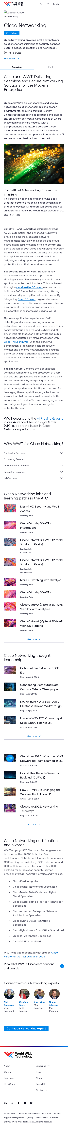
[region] (34, 996)
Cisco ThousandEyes (16, 341)
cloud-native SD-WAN (29, 287)
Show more (10, 58)
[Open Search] (41, 4)
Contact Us (42, 1090)
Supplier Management (14, 1117)
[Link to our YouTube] (25, 1103)
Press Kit (40, 1084)
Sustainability (43, 1065)
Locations (9, 1078)
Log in (56, 4)
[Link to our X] (12, 1103)
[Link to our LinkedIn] (5, 1103)
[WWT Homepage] (13, 4)
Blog (38, 1071)
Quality (30, 1117)
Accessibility (42, 1117)
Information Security (51, 1113)
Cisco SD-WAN (26, 299)
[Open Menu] (64, 4)
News (39, 1078)
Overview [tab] (17, 67)
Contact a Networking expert (26, 1028)
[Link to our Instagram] (31, 1103)
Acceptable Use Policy (29, 1113)
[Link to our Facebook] (18, 1103)
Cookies (54, 1117)
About (7, 1065)
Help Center (10, 1084)
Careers (8, 1071)
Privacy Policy (10, 1113)
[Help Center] (48, 4)
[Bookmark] (59, 149)
